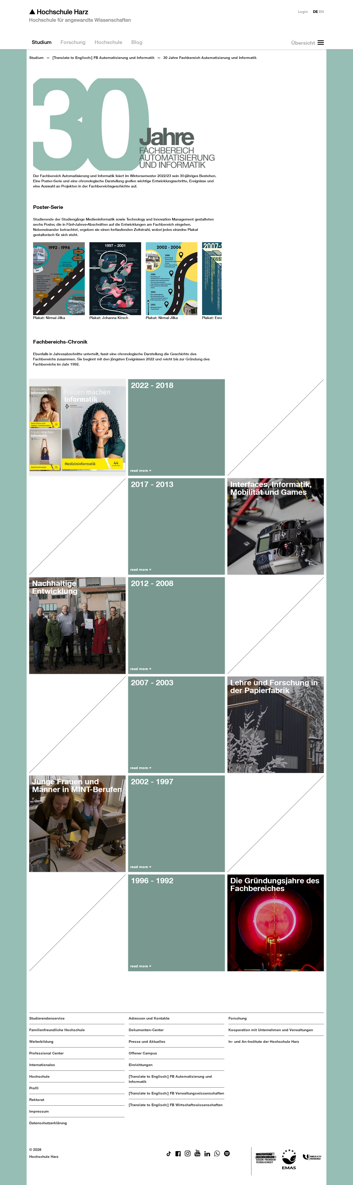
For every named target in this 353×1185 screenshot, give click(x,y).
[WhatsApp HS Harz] (217, 1155)
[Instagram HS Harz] (187, 1155)
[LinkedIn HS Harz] (207, 1155)
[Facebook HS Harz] (178, 1155)
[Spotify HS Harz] (227, 1155)
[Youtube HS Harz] (197, 1155)
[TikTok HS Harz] (168, 1155)
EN (321, 11)
